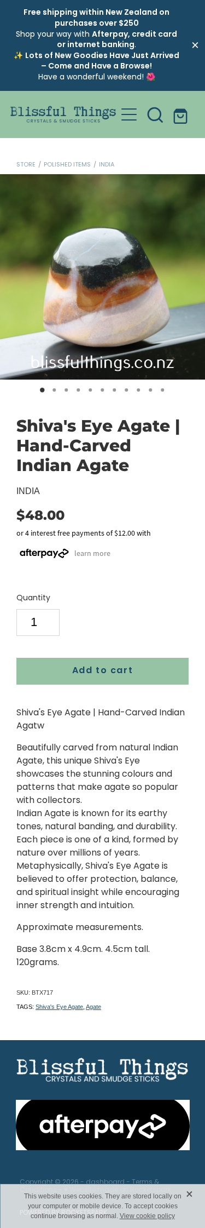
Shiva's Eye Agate (59, 1006)
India (106, 165)
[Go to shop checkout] (181, 114)
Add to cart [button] (102, 671)
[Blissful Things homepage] (63, 114)
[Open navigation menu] (129, 114)
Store (26, 165)
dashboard (105, 1182)
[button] (155, 114)
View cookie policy (147, 1216)
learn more (92, 553)
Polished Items (67, 165)
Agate (93, 1006)
